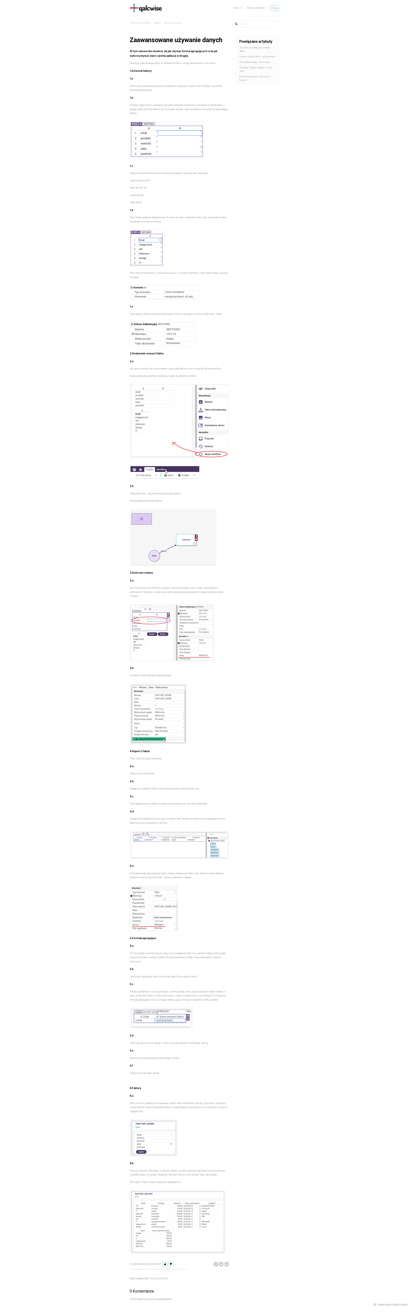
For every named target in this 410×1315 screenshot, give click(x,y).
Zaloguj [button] (275, 7)
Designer (157, 23)
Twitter (221, 1264)
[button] (165, 1264)
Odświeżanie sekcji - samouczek (254, 62)
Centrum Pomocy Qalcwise (140, 23)
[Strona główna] (146, 7)
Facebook (215, 1264)
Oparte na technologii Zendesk (392, 1304)
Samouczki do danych (173, 23)
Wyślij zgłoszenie (256, 7)
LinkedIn (226, 1264)
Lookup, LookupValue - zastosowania (257, 56)
